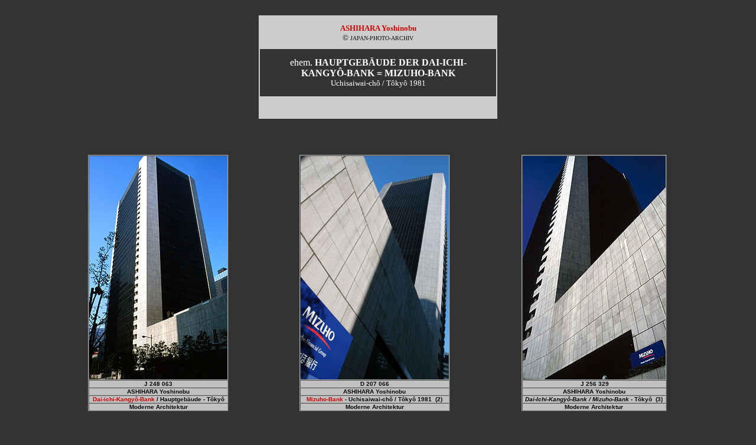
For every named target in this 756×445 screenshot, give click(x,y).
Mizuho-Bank (325, 399)
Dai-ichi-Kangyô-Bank (124, 399)
